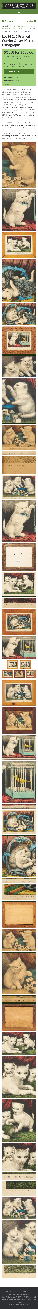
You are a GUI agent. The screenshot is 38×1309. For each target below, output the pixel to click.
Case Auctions (19, 6)
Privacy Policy (14, 1304)
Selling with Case (19, 71)
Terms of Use (24, 1304)
